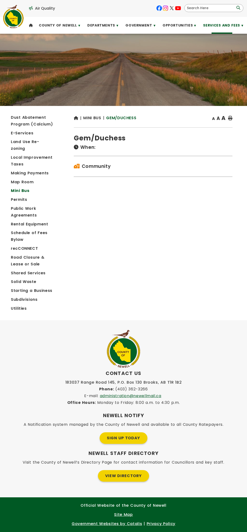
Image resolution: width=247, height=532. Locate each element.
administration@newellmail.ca (130, 396)
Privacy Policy (161, 523)
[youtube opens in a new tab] (178, 8)
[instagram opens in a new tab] (165, 8)
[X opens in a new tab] (172, 8)
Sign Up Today (123, 438)
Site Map (123, 514)
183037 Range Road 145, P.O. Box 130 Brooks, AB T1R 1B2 (123, 382)
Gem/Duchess (121, 118)
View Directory (123, 476)
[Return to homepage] (78, 118)
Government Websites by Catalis (107, 523)
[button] (237, 8)
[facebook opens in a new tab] (159, 8)
